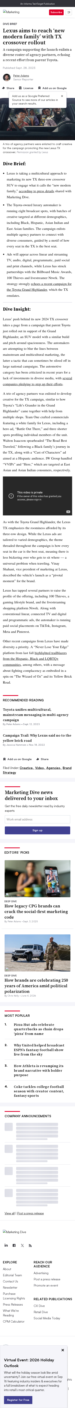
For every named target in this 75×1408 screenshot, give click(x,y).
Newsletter (10, 1287)
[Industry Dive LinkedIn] (6, 1246)
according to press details (36, 191)
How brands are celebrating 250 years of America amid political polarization (36, 985)
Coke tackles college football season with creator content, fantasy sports (39, 1091)
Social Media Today (47, 1318)
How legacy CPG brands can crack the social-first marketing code (36, 911)
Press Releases (13, 1304)
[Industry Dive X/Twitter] (22, 1246)
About (7, 1269)
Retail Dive (41, 1312)
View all (10, 1213)
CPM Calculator (13, 1321)
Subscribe (56, 12)
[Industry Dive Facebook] (14, 1246)
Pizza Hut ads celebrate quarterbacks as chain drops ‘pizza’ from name (38, 1029)
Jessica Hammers (16, 744)
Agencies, (54, 768)
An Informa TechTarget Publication (37, 3)
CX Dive (39, 1306)
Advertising (41, 1273)
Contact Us (10, 1281)
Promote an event (46, 1285)
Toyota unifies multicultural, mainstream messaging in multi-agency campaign (35, 714)
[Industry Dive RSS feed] (30, 1246)
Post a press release (30, 1213)
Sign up (37, 830)
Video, (40, 768)
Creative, (27, 768)
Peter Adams (21, 75)
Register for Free (18, 1399)
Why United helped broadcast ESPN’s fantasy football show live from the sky (39, 1049)
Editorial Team (12, 1275)
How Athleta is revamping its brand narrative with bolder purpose (38, 1070)
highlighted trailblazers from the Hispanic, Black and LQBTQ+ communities (35, 658)
